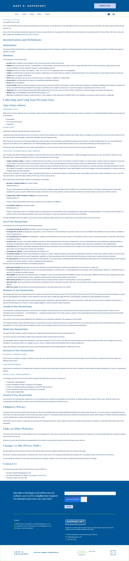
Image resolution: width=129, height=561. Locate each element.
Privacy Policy (81, 551)
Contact (47, 14)
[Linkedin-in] (113, 14)
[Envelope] (109, 14)
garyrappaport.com (43, 92)
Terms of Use (92, 551)
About (32, 14)
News (39, 14)
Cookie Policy (81, 554)
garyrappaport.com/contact (37, 475)
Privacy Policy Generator (31, 34)
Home (24, 14)
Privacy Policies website (43, 176)
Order (17, 14)
